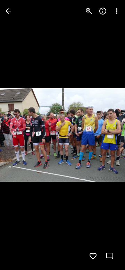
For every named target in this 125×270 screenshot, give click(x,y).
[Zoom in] (89, 11)
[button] (19, 135)
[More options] (117, 11)
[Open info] (103, 11)
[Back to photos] (8, 11)
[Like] (93, 256)
